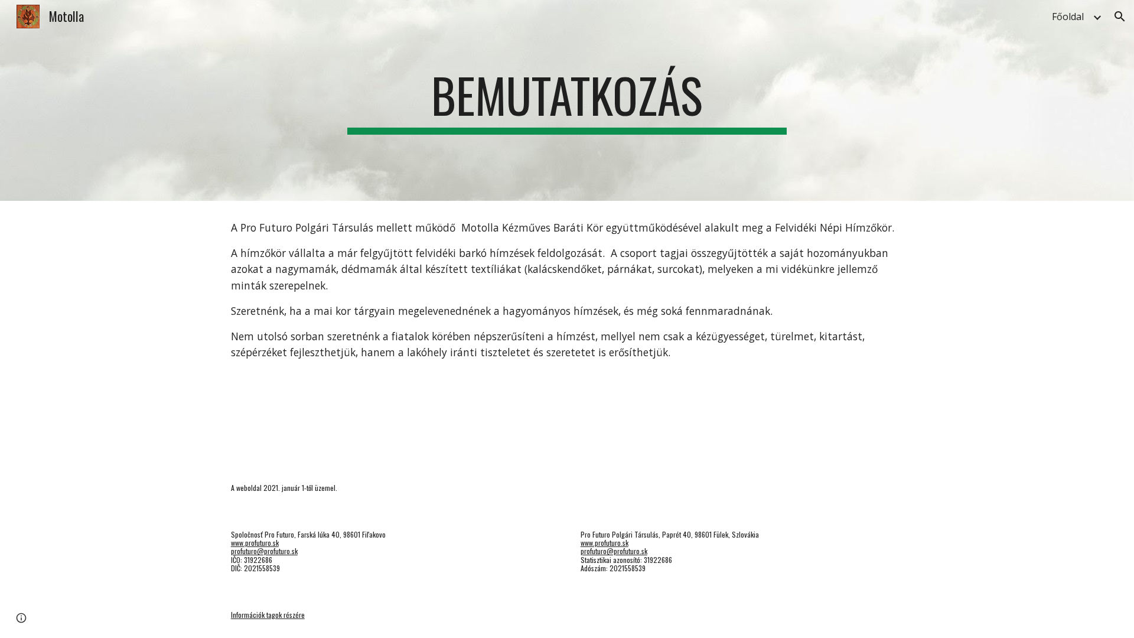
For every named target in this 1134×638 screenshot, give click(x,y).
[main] (567, 100)
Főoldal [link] (1068, 16)
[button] (1120, 16)
